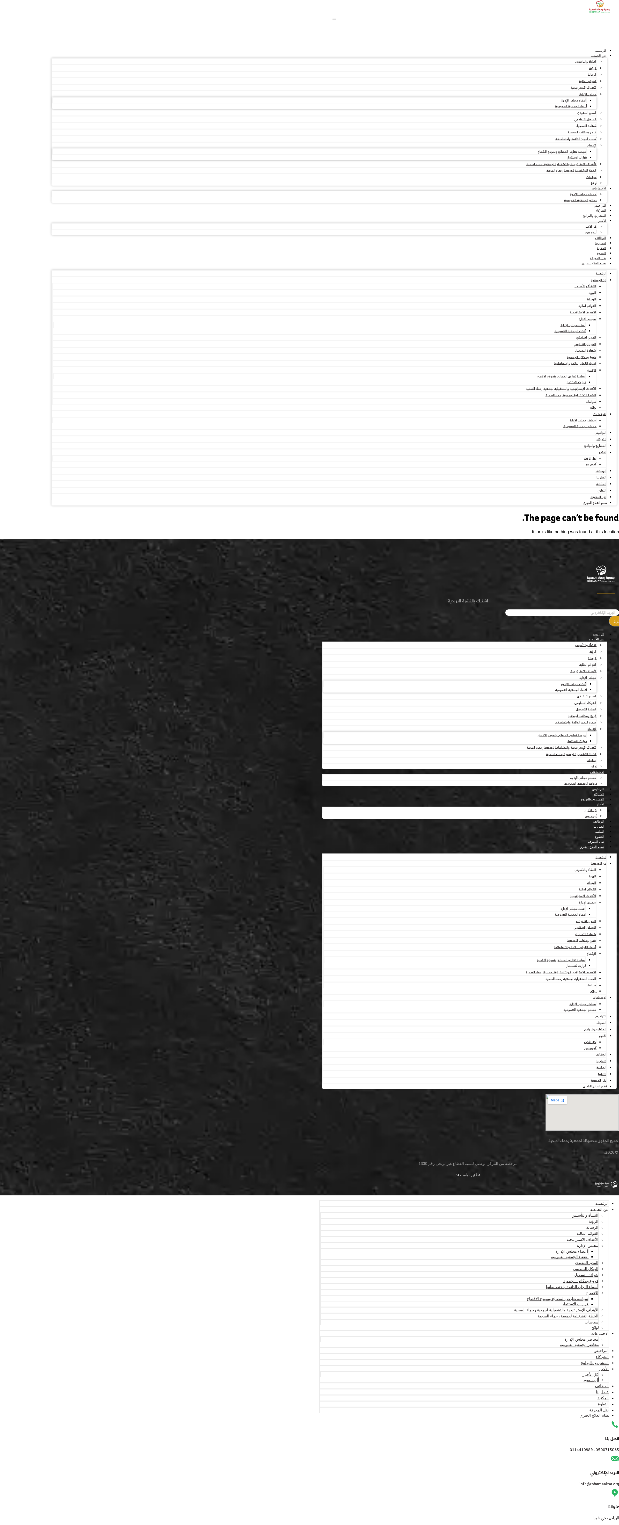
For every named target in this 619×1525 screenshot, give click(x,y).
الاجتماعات (599, 188)
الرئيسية (600, 50)
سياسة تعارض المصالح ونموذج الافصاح (562, 151)
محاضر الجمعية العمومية (580, 200)
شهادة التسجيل (586, 126)
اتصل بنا (600, 243)
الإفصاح (592, 145)
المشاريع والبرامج (594, 215)
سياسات (591, 177)
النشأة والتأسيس (586, 61)
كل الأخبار (591, 226)
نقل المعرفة (598, 258)
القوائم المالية (588, 81)
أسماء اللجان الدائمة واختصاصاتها (576, 139)
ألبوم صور (591, 232)
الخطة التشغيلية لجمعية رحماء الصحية (571, 170)
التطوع (601, 253)
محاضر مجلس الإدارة (583, 194)
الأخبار (602, 221)
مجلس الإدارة (588, 94)
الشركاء (601, 210)
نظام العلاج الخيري (594, 263)
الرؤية (593, 68)
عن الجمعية (598, 56)
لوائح (594, 183)
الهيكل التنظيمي (585, 119)
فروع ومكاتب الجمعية (582, 132)
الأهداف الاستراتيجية (583, 87)
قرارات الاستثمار (577, 157)
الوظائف (600, 238)
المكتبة (601, 248)
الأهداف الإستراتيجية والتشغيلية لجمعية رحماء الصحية (561, 164)
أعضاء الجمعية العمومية (571, 106)
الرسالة (592, 74)
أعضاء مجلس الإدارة (573, 100)
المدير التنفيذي (587, 113)
